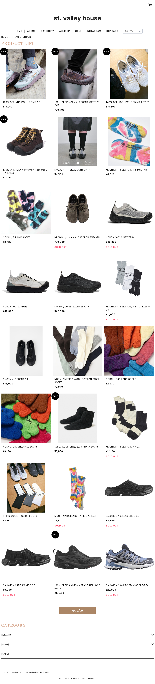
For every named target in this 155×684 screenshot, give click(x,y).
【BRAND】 (6, 635)
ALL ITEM (64, 31)
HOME (18, 31)
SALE (78, 31)
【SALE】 (5, 653)
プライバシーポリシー (12, 672)
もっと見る (77, 610)
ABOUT (31, 31)
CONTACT (112, 31)
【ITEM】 (15, 37)
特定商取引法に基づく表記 (37, 672)
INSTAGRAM (94, 31)
